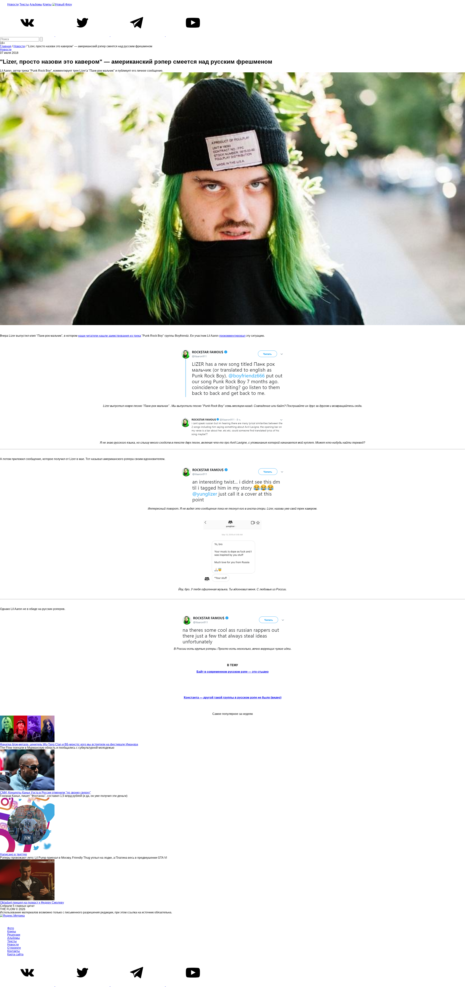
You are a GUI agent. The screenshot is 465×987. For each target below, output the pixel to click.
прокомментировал (232, 335)
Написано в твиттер (13, 854)
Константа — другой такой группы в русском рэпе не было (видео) (232, 697)
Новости (13, 4)
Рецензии (13, 934)
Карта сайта (15, 954)
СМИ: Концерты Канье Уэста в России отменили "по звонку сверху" (45, 792)
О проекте (14, 947)
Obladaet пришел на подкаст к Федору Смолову (32, 902)
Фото (10, 928)
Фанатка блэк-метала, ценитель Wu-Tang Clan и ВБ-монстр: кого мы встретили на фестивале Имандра (69, 744)
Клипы (47, 4)
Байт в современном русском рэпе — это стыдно (233, 671)
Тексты (24, 4)
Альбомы (36, 4)
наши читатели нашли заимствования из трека (109, 335)
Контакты (13, 951)
